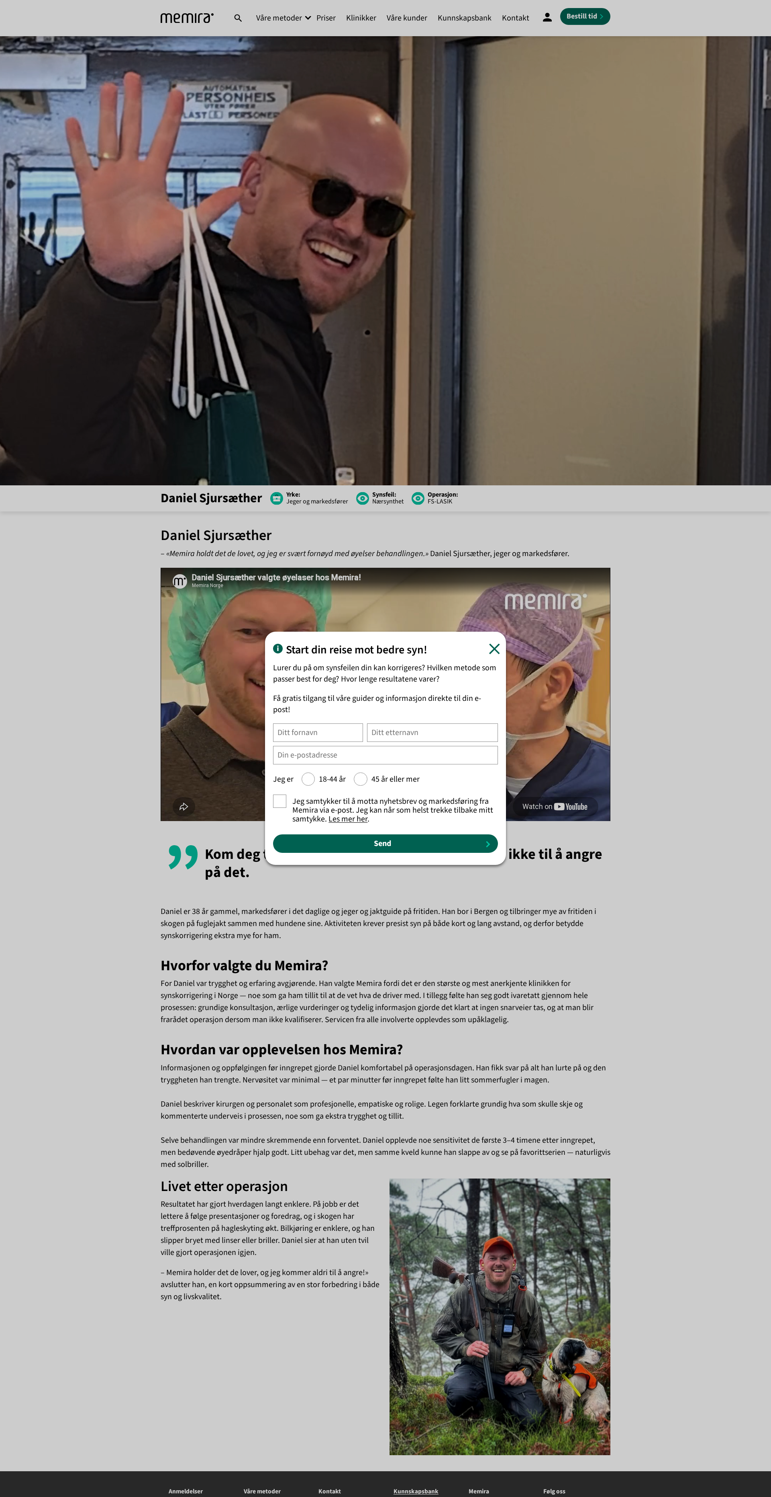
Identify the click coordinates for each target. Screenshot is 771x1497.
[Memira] (187, 18)
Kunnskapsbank (465, 18)
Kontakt (515, 18)
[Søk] (238, 18)
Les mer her (347, 819)
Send (382, 844)
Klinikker (361, 18)
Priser (326, 18)
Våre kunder (407, 18)
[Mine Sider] (547, 18)
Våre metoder (279, 18)
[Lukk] (494, 649)
